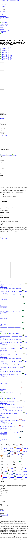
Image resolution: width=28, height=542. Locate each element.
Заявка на (4, 3)
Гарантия (4, 515)
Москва (1, 0)
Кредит (25, 514)
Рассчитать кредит (2, 287)
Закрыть (1, 224)
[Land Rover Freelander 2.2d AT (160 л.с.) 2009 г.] (6, 47)
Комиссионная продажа (21, 514)
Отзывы (2, 515)
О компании (3, 6)
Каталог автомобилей (6, 514)
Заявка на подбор (11, 514)
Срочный (4, 5)
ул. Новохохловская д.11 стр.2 (15, 0)
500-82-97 (4, 0)
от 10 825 (2, 127)
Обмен (4, 4)
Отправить (2, 215)
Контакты (3, 7)
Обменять (6, 287)
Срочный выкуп (15, 514)
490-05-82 (9, 0)
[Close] (0, 237)
